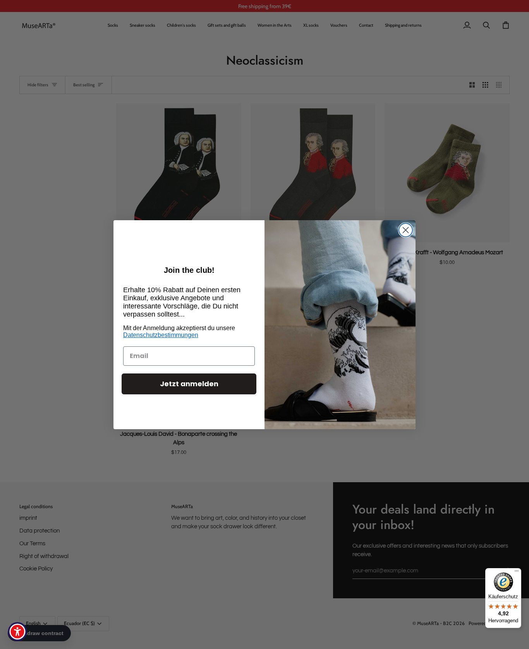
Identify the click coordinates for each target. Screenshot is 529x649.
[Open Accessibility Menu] (17, 631)
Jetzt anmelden (189, 384)
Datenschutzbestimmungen (160, 335)
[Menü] (516, 572)
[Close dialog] (405, 230)
